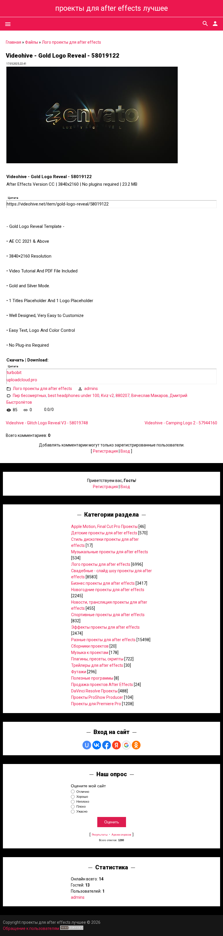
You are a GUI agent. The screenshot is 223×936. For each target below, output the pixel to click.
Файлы (31, 42)
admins (91, 388)
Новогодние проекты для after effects (107, 589)
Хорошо (82, 796)
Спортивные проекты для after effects (108, 614)
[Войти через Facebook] (106, 745)
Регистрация (105, 451)
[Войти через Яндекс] (116, 745)
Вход (125, 451)
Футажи (78, 671)
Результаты (100, 834)
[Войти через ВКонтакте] (96, 745)
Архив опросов (121, 834)
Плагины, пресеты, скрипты (97, 659)
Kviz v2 (107, 395)
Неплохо (82, 801)
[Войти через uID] (86, 745)
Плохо (81, 806)
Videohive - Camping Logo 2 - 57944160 (181, 423)
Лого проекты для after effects (71, 42)
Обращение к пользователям (31, 928)
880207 (123, 395)
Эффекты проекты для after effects (105, 627)
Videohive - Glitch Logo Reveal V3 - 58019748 (47, 423)
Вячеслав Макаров (149, 395)
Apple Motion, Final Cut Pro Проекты (104, 526)
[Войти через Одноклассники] (136, 745)
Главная (13, 42)
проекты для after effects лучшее (111, 8)
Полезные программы (92, 678)
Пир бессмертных (29, 395)
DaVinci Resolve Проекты (94, 691)
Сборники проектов (90, 646)
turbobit (14, 372)
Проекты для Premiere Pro (96, 703)
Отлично (82, 791)
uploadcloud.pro (22, 379)
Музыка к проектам (89, 652)
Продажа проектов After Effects (102, 684)
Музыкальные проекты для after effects (109, 551)
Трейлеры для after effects (97, 665)
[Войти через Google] (126, 745)
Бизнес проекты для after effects (103, 583)
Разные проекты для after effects (103, 639)
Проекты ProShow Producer (97, 697)
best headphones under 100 (73, 395)
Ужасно (81, 811)
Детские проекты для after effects (104, 533)
